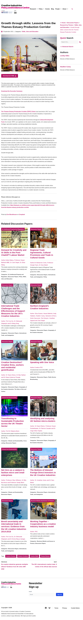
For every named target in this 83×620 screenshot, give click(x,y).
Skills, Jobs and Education (30, 31)
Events (47, 9)
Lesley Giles (64, 56)
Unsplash (22, 214)
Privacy (64, 608)
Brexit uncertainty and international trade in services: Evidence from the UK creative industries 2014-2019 (13, 526)
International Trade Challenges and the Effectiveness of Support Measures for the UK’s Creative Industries (13, 311)
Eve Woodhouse (12, 214)
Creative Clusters (11, 556)
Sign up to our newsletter (67, 616)
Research (33, 9)
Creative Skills (34, 556)
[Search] (80, 42)
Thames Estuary (45, 556)
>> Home (63, 22)
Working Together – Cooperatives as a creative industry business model (43, 524)
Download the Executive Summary (11, 91)
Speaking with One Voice (42, 362)
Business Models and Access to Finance (42, 500)
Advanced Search (67, 46)
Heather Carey (65, 67)
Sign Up (59, 594)
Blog (52, 9)
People (57, 9)
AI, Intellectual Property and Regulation (13, 229)
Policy (41, 9)
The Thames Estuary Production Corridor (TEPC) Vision (18, 111)
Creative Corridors (23, 556)
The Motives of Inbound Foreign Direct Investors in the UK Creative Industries (43, 472)
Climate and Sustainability (9, 397)
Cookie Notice (75, 608)
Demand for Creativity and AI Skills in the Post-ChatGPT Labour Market (13, 252)
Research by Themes (66, 25)
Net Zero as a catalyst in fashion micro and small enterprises (12, 472)
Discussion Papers (13, 276)
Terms (56, 608)
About (64, 9)
